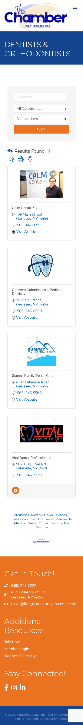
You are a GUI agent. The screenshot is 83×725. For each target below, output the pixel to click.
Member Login (16, 649)
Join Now (12, 642)
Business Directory (27, 515)
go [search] (43, 129)
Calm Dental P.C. (25, 208)
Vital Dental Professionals (31, 458)
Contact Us (46, 523)
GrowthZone (59, 718)
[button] (10, 151)
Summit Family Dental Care (33, 375)
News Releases (55, 515)
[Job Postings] (15, 493)
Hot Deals (45, 519)
